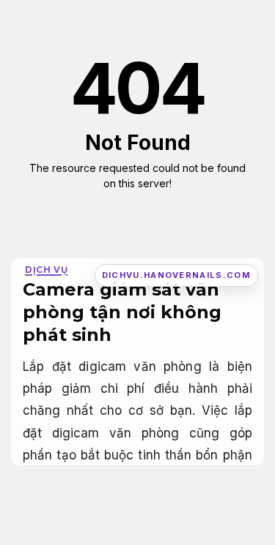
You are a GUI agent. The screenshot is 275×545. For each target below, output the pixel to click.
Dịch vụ (46, 269)
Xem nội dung (133, 207)
